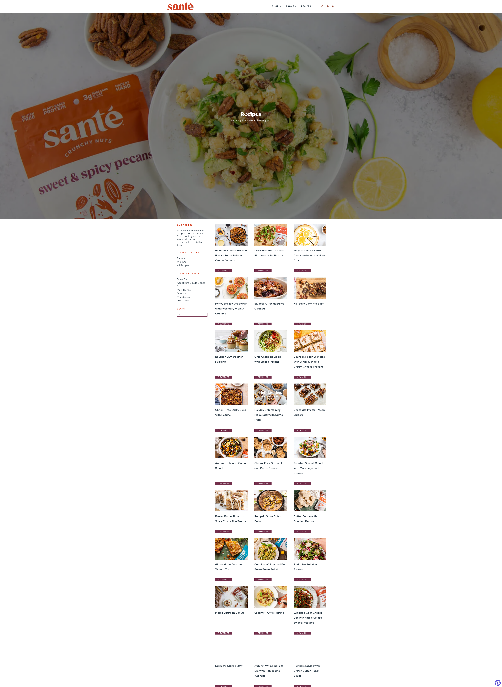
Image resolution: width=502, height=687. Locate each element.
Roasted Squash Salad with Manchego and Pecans (308, 468)
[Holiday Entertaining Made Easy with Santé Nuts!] (270, 394)
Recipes (306, 6)
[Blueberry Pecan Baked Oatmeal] (270, 288)
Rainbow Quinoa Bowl (229, 666)
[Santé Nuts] (180, 6)
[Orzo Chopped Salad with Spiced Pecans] (270, 341)
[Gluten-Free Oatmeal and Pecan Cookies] (270, 447)
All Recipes (183, 265)
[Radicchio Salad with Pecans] (310, 549)
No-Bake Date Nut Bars (309, 303)
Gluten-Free (184, 300)
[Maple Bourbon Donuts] (231, 597)
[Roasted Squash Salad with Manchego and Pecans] (310, 447)
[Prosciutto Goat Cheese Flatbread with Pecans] (270, 235)
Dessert (181, 293)
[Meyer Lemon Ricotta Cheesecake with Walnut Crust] (310, 235)
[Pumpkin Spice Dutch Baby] (270, 500)
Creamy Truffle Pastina (269, 612)
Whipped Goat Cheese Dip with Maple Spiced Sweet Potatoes (308, 617)
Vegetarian (183, 297)
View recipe (223, 271)
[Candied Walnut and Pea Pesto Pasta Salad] (270, 549)
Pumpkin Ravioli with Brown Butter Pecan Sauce (307, 670)
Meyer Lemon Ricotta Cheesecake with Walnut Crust (309, 255)
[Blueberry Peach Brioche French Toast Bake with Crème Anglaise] (231, 235)
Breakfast (182, 279)
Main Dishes (184, 289)
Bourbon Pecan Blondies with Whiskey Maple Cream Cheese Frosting (309, 361)
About (290, 6)
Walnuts (181, 261)
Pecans (181, 258)
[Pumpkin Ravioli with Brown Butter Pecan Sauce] (310, 650)
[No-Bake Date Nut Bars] (310, 288)
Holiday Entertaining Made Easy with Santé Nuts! (268, 414)
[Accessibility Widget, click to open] (498, 683)
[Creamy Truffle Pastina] (270, 597)
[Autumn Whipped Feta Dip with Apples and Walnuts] (270, 650)
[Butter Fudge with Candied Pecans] (310, 500)
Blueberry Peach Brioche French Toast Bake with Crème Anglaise (231, 255)
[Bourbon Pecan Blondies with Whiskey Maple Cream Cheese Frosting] (310, 341)
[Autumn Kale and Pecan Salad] (231, 447)
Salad (180, 286)
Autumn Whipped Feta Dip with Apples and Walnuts (268, 670)
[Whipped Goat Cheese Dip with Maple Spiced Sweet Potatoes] (310, 597)
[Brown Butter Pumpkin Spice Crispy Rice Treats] (231, 500)
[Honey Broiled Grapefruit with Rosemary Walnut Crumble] (231, 288)
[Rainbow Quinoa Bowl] (231, 650)
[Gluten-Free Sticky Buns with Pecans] (231, 394)
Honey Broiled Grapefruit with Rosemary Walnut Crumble (231, 308)
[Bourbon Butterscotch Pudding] (231, 341)
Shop (275, 6)
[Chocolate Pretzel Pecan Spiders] (310, 394)
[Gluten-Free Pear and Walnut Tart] (231, 549)
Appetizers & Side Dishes (191, 282)
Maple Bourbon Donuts (229, 612)
